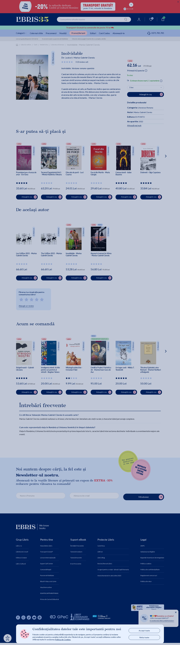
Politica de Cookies (63, 639)
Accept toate (144, 630)
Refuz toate (144, 637)
